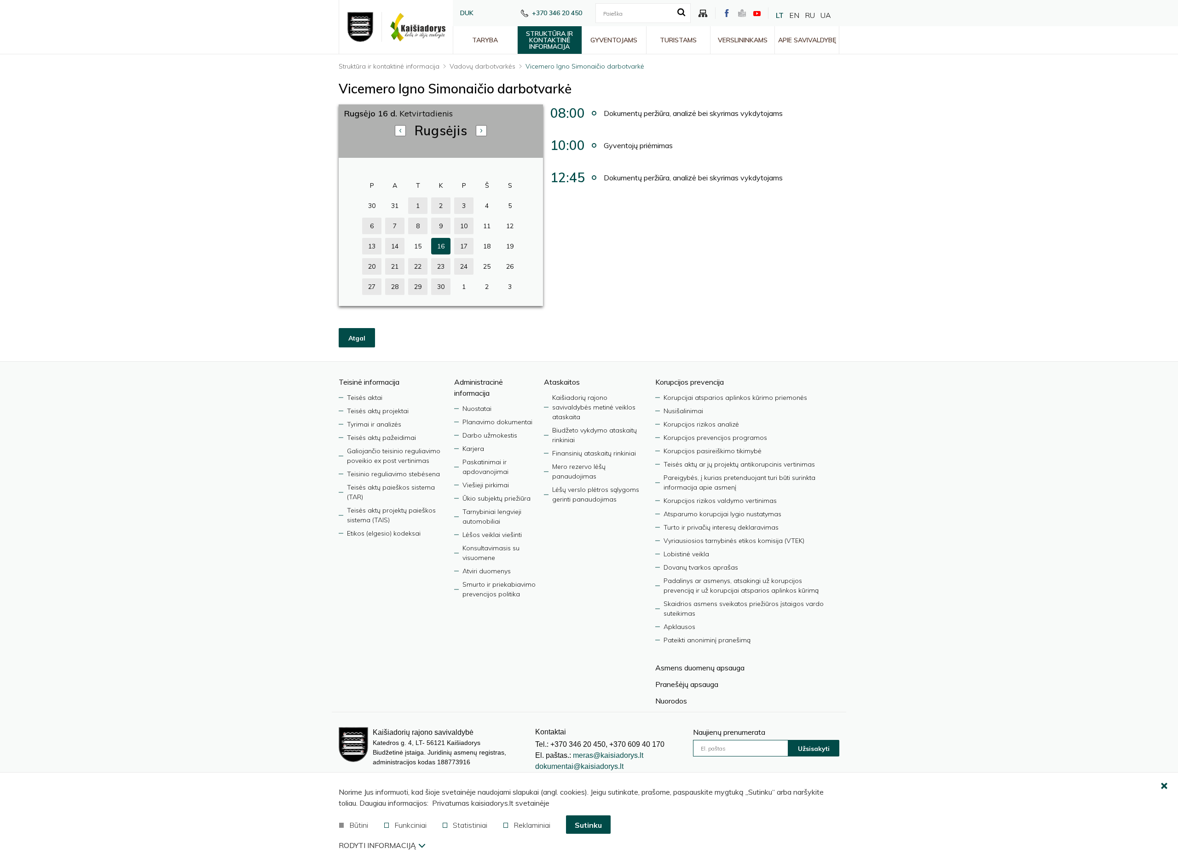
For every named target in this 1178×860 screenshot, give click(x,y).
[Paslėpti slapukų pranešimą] (1164, 786)
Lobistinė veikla (686, 554)
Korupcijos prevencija (689, 382)
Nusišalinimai (683, 411)
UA (825, 15)
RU (810, 15)
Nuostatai (476, 408)
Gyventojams (613, 40)
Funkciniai (410, 825)
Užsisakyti (814, 749)
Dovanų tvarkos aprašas (701, 567)
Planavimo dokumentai (497, 422)
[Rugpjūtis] (400, 130)
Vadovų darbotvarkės (482, 66)
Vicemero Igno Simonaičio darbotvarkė (584, 66)
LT (780, 15)
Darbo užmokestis (489, 435)
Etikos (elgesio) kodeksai (384, 533)
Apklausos (679, 627)
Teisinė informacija (369, 382)
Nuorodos (671, 700)
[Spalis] (481, 130)
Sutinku (588, 825)
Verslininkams (743, 40)
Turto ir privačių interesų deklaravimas (721, 527)
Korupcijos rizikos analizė (701, 424)
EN (794, 15)
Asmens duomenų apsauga (700, 667)
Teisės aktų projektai (378, 411)
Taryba (485, 40)
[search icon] (681, 13)
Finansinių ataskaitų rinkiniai (594, 453)
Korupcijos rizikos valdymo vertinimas (720, 500)
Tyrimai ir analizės (374, 424)
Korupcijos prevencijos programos (715, 437)
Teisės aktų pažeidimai (381, 437)
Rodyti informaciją (377, 845)
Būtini (358, 825)
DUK (467, 13)
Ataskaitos (562, 382)
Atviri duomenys (486, 571)
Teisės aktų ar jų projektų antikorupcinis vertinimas (739, 464)
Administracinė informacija (478, 387)
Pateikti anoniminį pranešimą (707, 640)
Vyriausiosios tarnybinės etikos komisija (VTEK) (734, 541)
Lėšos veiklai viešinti (492, 535)
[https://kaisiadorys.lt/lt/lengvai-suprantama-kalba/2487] (742, 13)
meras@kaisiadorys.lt (608, 755)
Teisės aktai (364, 397)
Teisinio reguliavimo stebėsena (393, 474)
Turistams (678, 40)
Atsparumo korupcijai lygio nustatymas (722, 514)
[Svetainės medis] (703, 13)
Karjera (473, 448)
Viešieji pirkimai (485, 485)
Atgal (356, 338)
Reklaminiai (532, 825)
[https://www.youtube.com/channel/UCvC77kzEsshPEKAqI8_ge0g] (757, 13)
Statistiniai (470, 825)
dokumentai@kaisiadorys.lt (579, 766)
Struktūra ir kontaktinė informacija (549, 40)
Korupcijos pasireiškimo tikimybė (713, 451)
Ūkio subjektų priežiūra (496, 498)
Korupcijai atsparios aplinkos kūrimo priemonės (735, 397)
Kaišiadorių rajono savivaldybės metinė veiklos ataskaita (593, 407)
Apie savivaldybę (807, 40)
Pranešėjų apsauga (686, 684)
